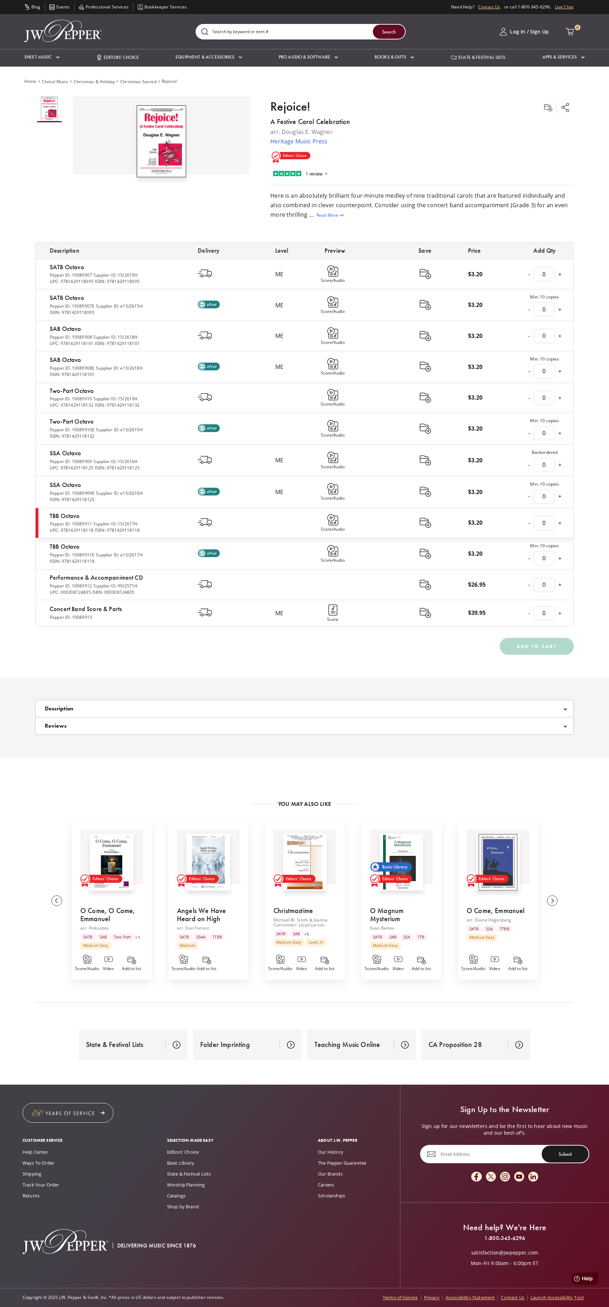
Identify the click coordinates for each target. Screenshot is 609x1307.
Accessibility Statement (470, 1297)
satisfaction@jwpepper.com (504, 1253)
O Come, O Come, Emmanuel (107, 914)
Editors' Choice (183, 1152)
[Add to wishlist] (548, 108)
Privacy (431, 1297)
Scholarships (331, 1195)
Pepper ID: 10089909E (72, 493)
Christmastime (293, 910)
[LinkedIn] (533, 1177)
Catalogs (176, 1195)
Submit (565, 1154)
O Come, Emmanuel (496, 910)
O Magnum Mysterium (387, 914)
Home (30, 81)
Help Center (35, 1152)
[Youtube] (519, 1177)
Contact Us (489, 7)
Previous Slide (56, 900)
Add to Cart (537, 646)
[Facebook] (476, 1177)
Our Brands (330, 1174)
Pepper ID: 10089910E (72, 430)
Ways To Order (38, 1163)
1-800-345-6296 (504, 1238)
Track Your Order (41, 1185)
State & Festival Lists (189, 1174)
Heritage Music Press (298, 141)
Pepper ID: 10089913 (71, 617)
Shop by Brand (183, 1206)
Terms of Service (400, 1297)
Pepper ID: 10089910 (71, 399)
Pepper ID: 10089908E (72, 368)
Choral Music (55, 82)
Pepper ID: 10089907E (72, 306)
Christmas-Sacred (138, 82)
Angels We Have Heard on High (201, 914)
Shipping (32, 1174)
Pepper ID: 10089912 (71, 586)
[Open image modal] (161, 144)
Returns (31, 1195)
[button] (42, 57)
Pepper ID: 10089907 (71, 275)
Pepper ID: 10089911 (71, 524)
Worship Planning (186, 1185)
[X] (491, 1177)
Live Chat (564, 7)
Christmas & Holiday (94, 82)
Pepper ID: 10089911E (72, 555)
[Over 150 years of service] (68, 1113)
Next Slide (552, 900)
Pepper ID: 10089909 (71, 461)
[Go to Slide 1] (49, 109)
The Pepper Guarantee (342, 1163)
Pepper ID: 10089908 (71, 337)
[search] (205, 32)
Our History (330, 1152)
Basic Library (180, 1163)
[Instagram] (505, 1177)
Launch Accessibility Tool (557, 1297)
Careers (326, 1185)
